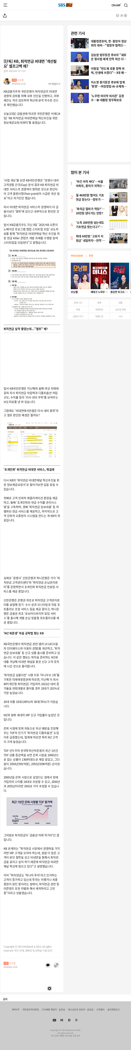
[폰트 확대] (125, 15)
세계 (78, 309)
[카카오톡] (48, 965)
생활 (120, 302)
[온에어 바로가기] (116, 5)
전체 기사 (78, 302)
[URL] (56, 965)
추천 (91, 255)
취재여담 (99, 309)
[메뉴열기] (5, 5)
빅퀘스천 (99, 316)
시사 (120, 316)
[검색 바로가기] (126, 5)
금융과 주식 (78, 316)
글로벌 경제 (120, 309)
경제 (99, 302)
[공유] (5, 15)
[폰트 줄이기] (117, 15)
